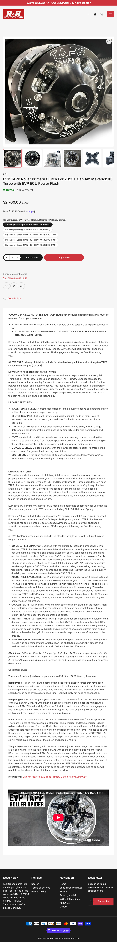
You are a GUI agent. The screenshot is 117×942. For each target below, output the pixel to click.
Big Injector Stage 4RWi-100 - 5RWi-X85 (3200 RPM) (30, 245)
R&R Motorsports (52, 938)
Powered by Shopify (70, 938)
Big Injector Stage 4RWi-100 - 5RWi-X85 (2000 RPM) (30, 234)
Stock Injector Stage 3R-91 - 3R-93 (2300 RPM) (27, 229)
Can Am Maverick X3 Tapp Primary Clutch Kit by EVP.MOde (55, 776)
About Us (65, 902)
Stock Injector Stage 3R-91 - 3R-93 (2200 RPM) (27, 224)
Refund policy (38, 891)
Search (35, 883)
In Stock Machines (70, 899)
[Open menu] (110, 14)
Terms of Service (40, 887)
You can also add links (15, 277)
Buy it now (64, 257)
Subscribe (103, 901)
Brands (63, 891)
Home (63, 883)
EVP (5, 173)
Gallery (63, 906)
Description (14, 298)
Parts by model (68, 895)
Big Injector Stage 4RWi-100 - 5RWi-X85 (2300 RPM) (30, 240)
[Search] (88, 14)
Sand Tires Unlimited (71, 887)
